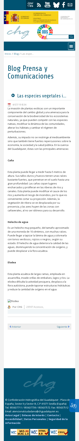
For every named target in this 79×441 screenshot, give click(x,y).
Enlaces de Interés (33, 415)
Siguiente (62, 326)
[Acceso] (30, 4)
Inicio (8, 53)
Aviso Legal (12, 415)
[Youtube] (47, 4)
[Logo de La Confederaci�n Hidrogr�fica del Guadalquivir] (18, 32)
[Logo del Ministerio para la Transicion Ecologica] (39, 17)
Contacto (53, 415)
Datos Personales (35, 419)
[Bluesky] (56, 4)
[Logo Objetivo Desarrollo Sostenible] (45, 31)
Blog (16, 53)
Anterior (16, 326)
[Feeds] (39, 4)
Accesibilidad (13, 419)
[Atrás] (14, 95)
